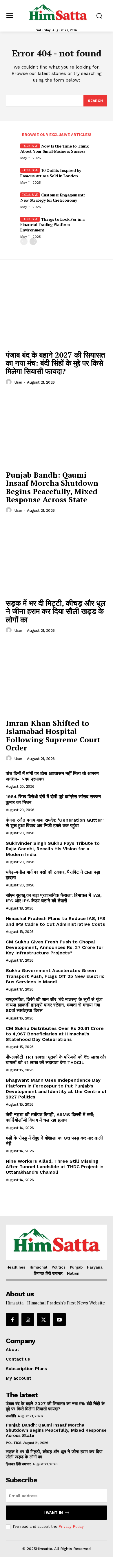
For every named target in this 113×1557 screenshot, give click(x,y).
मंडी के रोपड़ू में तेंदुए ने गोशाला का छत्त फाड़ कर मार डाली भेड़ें (54, 1140)
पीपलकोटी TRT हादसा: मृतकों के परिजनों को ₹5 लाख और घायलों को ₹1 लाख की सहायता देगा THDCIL (56, 1059)
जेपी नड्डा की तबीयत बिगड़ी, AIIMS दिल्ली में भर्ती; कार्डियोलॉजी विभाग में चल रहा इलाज (50, 1117)
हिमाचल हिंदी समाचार (18, 1464)
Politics (13, 1443)
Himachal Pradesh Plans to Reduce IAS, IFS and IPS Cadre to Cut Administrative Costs (55, 921)
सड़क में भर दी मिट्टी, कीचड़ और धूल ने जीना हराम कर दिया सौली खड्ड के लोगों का (55, 611)
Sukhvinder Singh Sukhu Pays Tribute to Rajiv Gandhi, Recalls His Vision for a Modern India (53, 848)
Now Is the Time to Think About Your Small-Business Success (54, 148)
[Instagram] (27, 1319)
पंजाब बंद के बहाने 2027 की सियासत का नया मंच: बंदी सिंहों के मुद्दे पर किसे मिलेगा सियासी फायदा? (55, 363)
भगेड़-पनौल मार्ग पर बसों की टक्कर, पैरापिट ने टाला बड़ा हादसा (53, 874)
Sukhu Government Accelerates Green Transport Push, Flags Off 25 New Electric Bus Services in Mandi (55, 976)
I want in (53, 1512)
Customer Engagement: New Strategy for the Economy (52, 197)
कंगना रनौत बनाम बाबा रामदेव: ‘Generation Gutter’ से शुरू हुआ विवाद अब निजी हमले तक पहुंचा (55, 822)
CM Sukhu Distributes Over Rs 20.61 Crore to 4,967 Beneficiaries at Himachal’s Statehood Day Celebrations (55, 1034)
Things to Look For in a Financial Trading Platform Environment (52, 224)
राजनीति (11, 1416)
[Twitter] (43, 1319)
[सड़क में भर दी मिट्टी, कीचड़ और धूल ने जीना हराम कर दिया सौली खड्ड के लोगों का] (56, 557)
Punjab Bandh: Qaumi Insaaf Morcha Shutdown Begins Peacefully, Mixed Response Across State (52, 487)
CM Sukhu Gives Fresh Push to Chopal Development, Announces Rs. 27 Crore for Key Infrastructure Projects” (54, 947)
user (18, 382)
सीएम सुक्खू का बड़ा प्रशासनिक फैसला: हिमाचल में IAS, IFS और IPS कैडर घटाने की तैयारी (54, 897)
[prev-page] (24, 241)
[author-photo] (9, 382)
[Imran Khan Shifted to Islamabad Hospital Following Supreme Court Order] (56, 677)
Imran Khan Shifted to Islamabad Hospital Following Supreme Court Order (53, 735)
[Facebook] (12, 1319)
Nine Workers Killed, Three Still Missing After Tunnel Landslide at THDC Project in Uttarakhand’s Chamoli (54, 1166)
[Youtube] (59, 1319)
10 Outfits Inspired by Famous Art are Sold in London (50, 173)
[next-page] (33, 241)
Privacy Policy (71, 1526)
